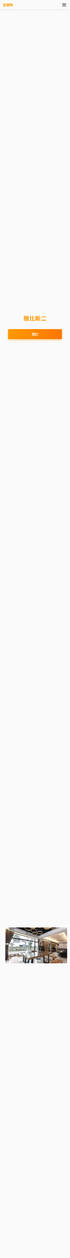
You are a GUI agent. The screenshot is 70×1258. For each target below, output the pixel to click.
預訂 (35, 334)
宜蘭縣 (8, 4)
